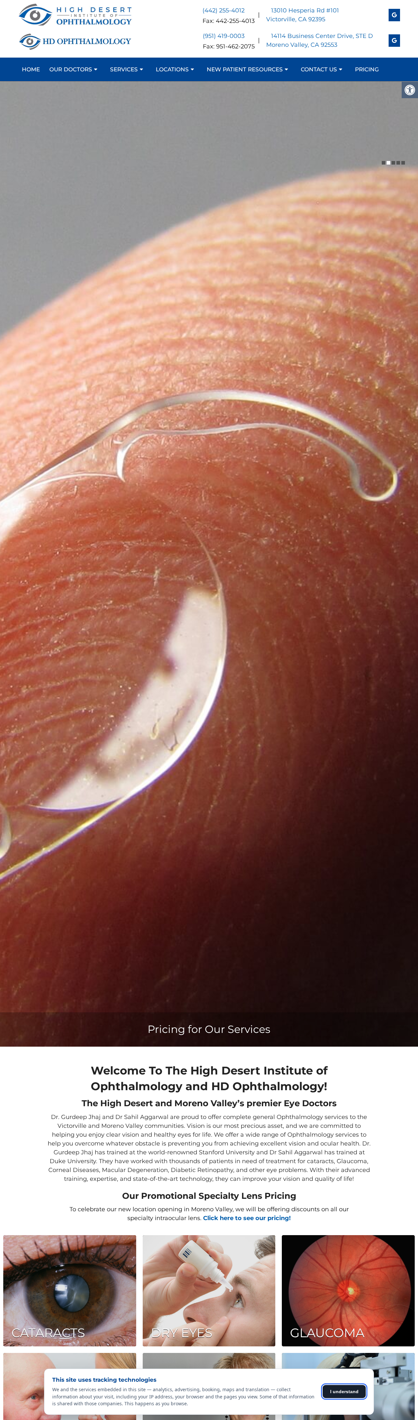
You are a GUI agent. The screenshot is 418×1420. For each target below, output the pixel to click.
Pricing (367, 69)
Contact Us (319, 69)
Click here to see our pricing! (247, 1218)
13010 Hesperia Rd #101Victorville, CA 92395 (302, 15)
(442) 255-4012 (223, 10)
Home (31, 69)
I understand (344, 1391)
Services (124, 69)
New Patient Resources (245, 69)
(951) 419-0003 (224, 36)
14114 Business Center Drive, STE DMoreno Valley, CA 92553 (319, 40)
